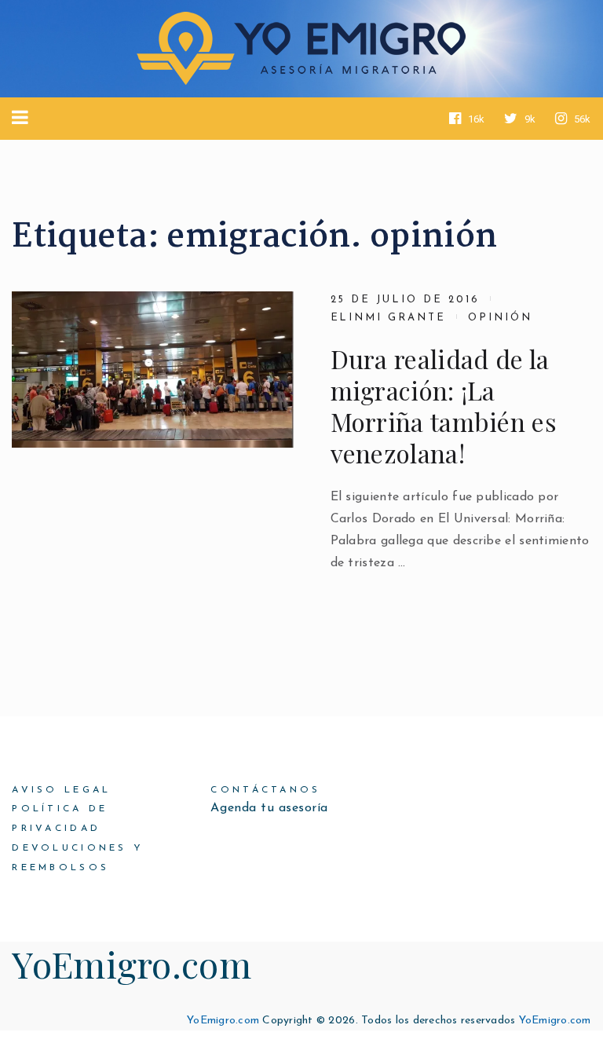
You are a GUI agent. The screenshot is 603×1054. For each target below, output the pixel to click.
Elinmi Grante (388, 318)
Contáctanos (265, 790)
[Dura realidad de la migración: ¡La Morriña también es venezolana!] (153, 369)
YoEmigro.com (131, 963)
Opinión (500, 318)
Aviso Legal (61, 790)
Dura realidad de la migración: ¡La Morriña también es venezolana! (444, 406)
